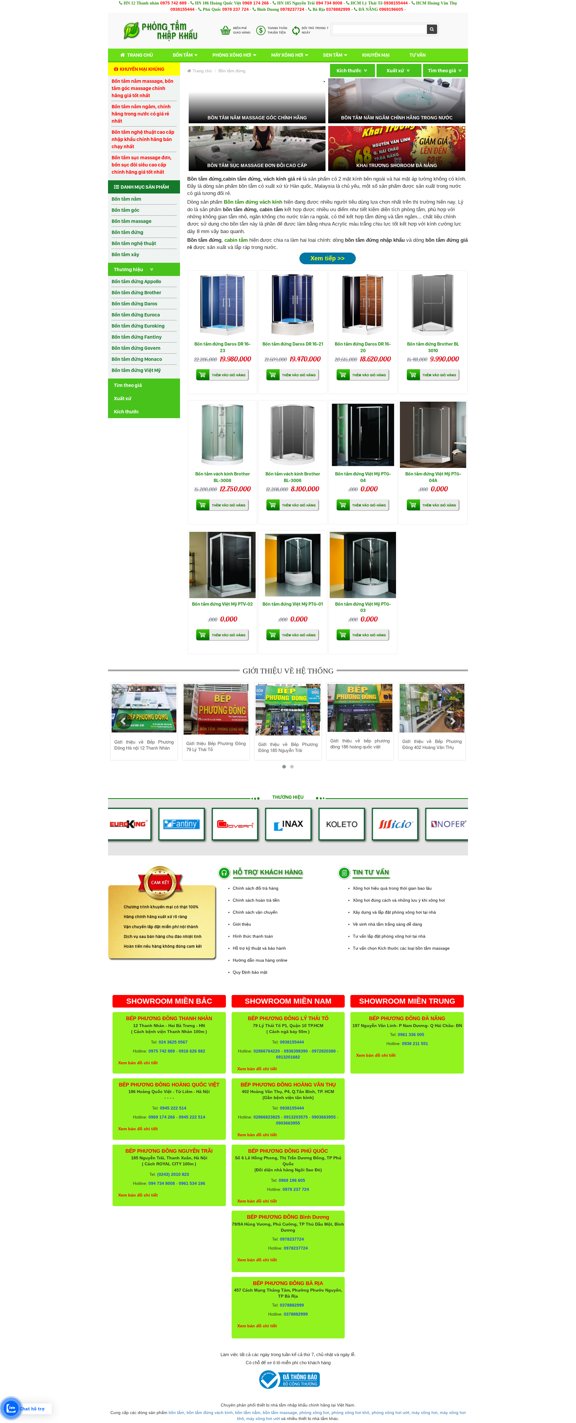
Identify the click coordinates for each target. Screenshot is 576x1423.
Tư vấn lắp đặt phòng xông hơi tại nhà (389, 936)
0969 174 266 (255, 3)
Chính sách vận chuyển (255, 912)
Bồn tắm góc (126, 210)
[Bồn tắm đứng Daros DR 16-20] (363, 305)
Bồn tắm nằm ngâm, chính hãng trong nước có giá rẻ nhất (141, 113)
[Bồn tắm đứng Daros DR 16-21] (293, 305)
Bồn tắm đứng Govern (136, 348)
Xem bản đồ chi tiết (138, 1062)
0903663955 (324, 1117)
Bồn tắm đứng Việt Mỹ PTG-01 (292, 604)
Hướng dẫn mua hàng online (260, 960)
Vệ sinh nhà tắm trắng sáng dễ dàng (387, 924)
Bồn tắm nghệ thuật (134, 243)
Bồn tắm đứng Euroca (136, 315)
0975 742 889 (173, 3)
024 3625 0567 (173, 1042)
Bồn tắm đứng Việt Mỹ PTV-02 (222, 604)
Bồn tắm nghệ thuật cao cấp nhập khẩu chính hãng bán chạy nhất (143, 139)
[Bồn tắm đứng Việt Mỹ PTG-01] (293, 565)
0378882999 (338, 9)
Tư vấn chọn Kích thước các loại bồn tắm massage (401, 948)
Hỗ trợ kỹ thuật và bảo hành (259, 948)
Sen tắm (332, 55)
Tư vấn (418, 55)
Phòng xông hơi (231, 55)
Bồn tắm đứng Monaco (137, 359)
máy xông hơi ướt (263, 1418)
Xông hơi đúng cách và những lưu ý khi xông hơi (399, 900)
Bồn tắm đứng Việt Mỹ (136, 370)
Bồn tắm (183, 55)
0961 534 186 (192, 1183)
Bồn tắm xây (125, 254)
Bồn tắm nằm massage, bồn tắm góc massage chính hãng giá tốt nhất (142, 88)
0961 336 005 (411, 1034)
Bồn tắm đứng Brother (136, 292)
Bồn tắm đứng (127, 232)
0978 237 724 (235, 9)
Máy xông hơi (287, 55)
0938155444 (396, 3)
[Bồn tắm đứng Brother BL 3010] (433, 305)
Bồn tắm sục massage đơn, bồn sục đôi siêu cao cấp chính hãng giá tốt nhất (142, 164)
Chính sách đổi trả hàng (255, 888)
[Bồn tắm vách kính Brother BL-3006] (293, 435)
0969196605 (391, 9)
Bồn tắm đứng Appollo (136, 281)
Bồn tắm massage (132, 221)
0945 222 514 (173, 1108)
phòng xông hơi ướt (390, 1412)
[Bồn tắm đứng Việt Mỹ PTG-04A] (433, 435)
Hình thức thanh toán (253, 936)
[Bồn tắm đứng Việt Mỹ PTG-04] (363, 435)
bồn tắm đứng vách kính (210, 1412)
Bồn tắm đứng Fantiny (137, 337)
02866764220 (267, 1051)
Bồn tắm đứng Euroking (138, 326)
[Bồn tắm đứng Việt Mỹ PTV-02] (222, 565)
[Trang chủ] (160, 30)
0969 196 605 (292, 1180)
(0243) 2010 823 (173, 1174)
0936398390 (296, 1051)
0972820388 (324, 1051)
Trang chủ (140, 55)
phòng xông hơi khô (350, 1412)
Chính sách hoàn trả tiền (256, 900)
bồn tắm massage (280, 1412)
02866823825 (267, 1117)
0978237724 (292, 9)
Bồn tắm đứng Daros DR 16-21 (292, 344)
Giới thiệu (242, 924)
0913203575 (296, 1117)
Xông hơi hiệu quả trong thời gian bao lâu (392, 888)
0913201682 (288, 1057)
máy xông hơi (424, 1412)
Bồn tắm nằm (126, 199)
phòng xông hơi (314, 1412)
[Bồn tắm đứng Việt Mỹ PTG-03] (363, 565)
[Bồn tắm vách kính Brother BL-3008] (222, 435)
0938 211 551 (415, 1043)
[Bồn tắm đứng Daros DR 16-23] (222, 305)
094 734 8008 (329, 3)
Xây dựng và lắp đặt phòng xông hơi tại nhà (394, 912)
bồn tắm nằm (247, 1412)
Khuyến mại (376, 55)
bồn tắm (176, 1412)
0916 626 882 (192, 1051)
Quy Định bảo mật (250, 972)
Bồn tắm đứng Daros (134, 304)
